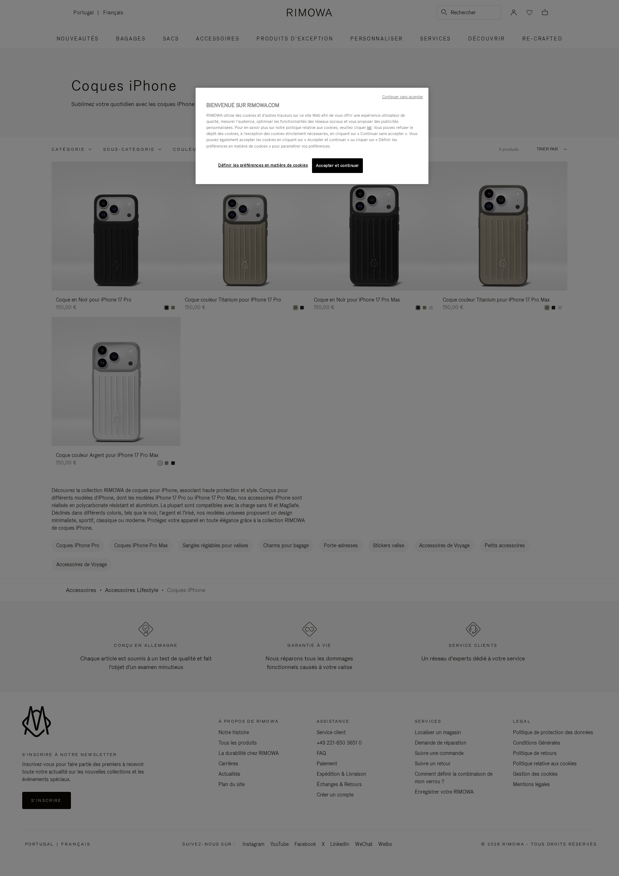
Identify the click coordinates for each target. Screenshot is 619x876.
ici (369, 127)
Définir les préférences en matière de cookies (263, 165)
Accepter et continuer (337, 165)
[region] (312, 136)
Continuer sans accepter (402, 96)
